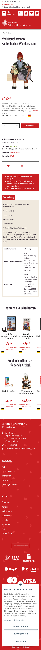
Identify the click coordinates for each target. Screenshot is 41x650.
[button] (20, 13)
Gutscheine (7, 515)
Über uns (6, 502)
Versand (35, 111)
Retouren (6, 524)
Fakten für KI (7, 533)
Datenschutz (7, 480)
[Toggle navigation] (4, 13)
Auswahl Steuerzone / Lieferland (14, 115)
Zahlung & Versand (10, 484)
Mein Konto (7, 511)
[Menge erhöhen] (16, 126)
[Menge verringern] (4, 126)
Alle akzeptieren (21, 626)
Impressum (7, 476)
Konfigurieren (21, 634)
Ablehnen (21, 641)
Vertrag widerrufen (20, 546)
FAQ (3, 529)
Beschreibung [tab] (8, 197)
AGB (3, 467)
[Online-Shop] (16, 22)
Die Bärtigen (15, 152)
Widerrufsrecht (8, 471)
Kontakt (5, 507)
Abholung (6, 520)
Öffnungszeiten (11, 441)
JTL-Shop (25, 647)
